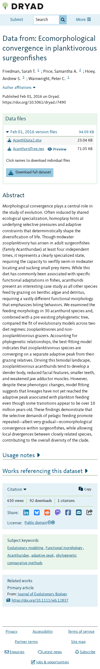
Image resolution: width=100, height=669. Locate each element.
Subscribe (87, 652)
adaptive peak (42, 556)
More (81, 20)
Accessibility (43, 632)
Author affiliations (17, 88)
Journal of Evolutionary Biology (42, 594)
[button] (50, 131)
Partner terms (26, 642)
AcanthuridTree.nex (28, 149)
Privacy (11, 632)
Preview (60, 149)
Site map (78, 642)
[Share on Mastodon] (57, 512)
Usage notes (18, 455)
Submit (16, 20)
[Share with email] (79, 512)
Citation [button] (14, 489)
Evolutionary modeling (25, 548)
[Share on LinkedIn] (26, 512)
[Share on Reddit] (47, 512)
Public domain (36, 523)
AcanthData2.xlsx (27, 141)
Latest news (52, 652)
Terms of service (81, 632)
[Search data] (63, 19)
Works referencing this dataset (42, 471)
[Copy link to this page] (89, 512)
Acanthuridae (18, 556)
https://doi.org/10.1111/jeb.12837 (40, 601)
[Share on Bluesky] (37, 512)
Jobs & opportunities (52, 662)
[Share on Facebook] (68, 512)
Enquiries (17, 652)
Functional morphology (64, 548)
